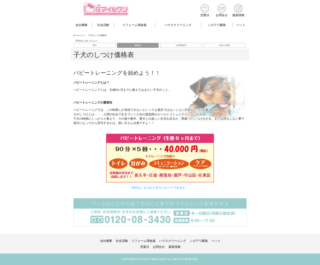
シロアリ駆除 (217, 25)
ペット (240, 25)
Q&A (94, 45)
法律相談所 (181, 45)
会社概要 (82, 25)
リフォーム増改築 (134, 25)
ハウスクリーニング (178, 25)
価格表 (137, 45)
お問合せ (222, 15)
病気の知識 (224, 45)
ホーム (76, 35)
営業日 (205, 15)
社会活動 (103, 25)
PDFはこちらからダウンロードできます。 (160, 187)
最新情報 (238, 15)
